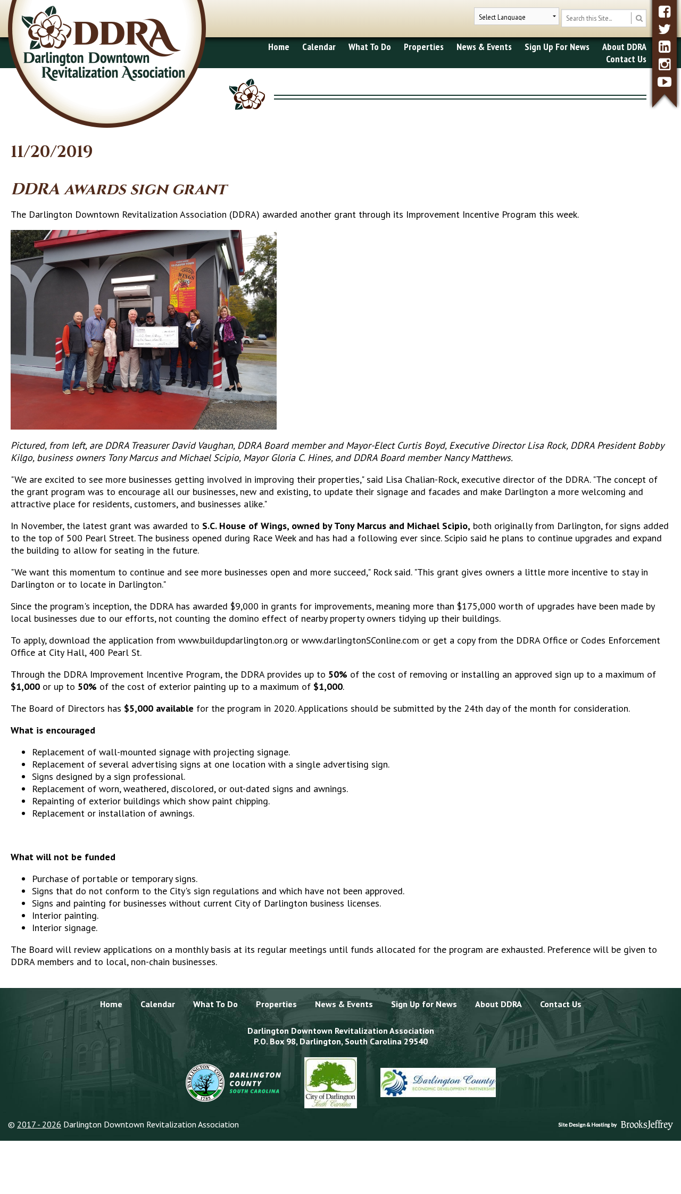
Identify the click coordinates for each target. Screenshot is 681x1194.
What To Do (369, 46)
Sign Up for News (424, 1004)
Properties (424, 46)
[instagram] (664, 64)
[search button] (638, 18)
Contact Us (626, 59)
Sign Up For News (557, 46)
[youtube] (664, 81)
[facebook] (664, 11)
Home (278, 46)
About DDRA (624, 46)
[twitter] (664, 29)
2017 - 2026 (39, 1124)
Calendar (319, 46)
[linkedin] (664, 46)
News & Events (484, 46)
